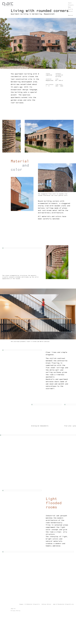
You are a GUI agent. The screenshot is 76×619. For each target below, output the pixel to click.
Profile (70, 9)
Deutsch (70, 15)
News (69, 7)
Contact (70, 11)
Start (70, 3)
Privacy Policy (15, 610)
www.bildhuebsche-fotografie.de (63, 604)
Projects (71, 5)
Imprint (13, 608)
